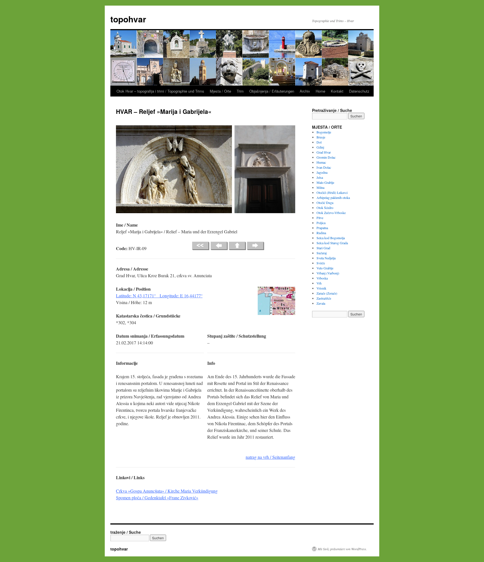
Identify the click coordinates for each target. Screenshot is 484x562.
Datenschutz (359, 91)
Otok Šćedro (325, 207)
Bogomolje (324, 132)
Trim (240, 91)
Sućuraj (322, 253)
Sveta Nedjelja (326, 258)
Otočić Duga (325, 202)
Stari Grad (323, 248)
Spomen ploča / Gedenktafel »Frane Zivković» (157, 497)
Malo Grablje (325, 182)
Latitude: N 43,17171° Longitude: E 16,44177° (159, 295)
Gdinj (320, 147)
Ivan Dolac (324, 167)
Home (320, 91)
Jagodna (322, 172)
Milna (320, 187)
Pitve (320, 217)
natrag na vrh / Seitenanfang (270, 457)
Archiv (305, 91)
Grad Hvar (324, 152)
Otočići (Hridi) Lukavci (332, 192)
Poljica (321, 222)
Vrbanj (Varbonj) (328, 273)
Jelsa (320, 177)
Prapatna (322, 227)
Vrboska (322, 278)
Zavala (321, 303)
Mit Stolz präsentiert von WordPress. (342, 549)
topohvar (128, 19)
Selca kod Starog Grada (332, 243)
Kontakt (337, 91)
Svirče (321, 263)
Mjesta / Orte (220, 91)
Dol (319, 142)
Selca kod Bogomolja (331, 238)
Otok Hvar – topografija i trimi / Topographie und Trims (160, 91)
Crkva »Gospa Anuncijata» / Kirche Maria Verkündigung (167, 491)
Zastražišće (324, 298)
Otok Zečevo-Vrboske (331, 212)
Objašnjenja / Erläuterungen (271, 91)
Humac (321, 162)
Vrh (319, 283)
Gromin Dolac (326, 157)
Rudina (321, 233)
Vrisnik (321, 288)
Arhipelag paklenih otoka (333, 197)
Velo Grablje (325, 268)
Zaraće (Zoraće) (327, 293)
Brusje (321, 137)
